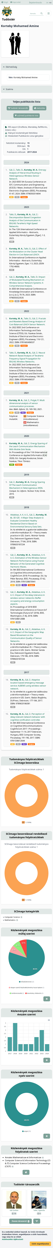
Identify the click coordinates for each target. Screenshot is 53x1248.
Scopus (24, 197)
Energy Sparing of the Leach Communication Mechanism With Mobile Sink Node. (28, 446)
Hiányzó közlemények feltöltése (22, 133)
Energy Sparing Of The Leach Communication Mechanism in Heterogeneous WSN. (27, 485)
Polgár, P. (35, 400)
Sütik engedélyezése (40, 1244)
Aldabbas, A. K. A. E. (19, 514)
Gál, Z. (12, 169)
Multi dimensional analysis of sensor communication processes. (27, 403)
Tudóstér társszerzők (19, 108)
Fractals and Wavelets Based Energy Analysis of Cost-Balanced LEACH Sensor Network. (27, 321)
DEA (17, 197)
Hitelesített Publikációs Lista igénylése (25, 136)
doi (11, 197)
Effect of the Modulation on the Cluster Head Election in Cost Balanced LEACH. (27, 251)
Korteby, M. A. (31, 169)
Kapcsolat (16, 2)
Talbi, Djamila (39, 1210)
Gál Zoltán (14, 1210)
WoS (23, 413)
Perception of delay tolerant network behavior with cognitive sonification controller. (27, 717)
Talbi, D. (19, 169)
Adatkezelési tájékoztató (12, 1239)
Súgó (5, 2)
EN (47, 3)
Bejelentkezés (35, 2)
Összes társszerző (20, 1221)
